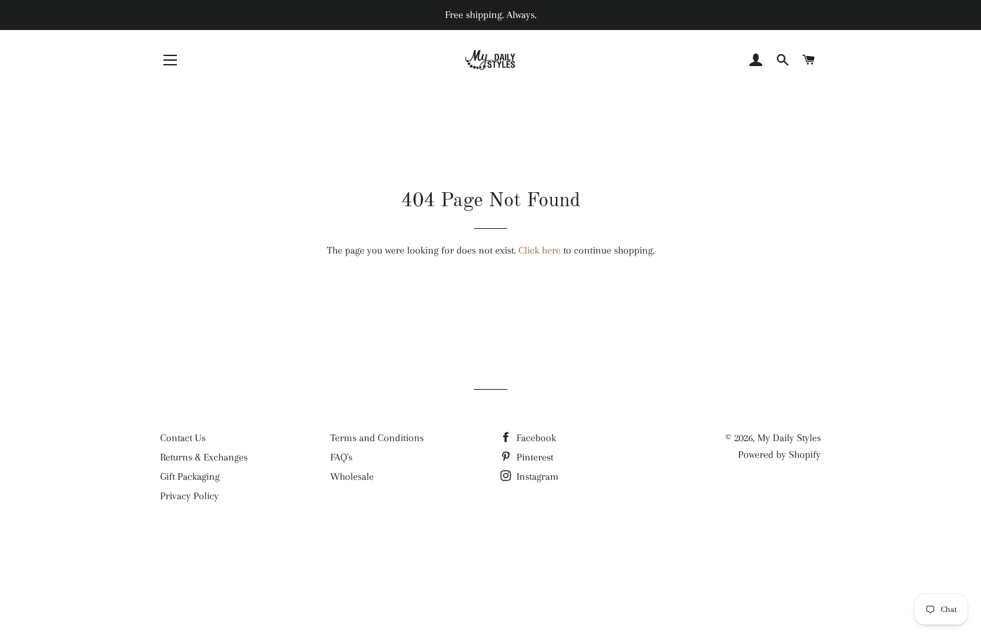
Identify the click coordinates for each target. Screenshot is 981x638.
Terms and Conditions (377, 438)
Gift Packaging (190, 476)
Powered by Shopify (779, 454)
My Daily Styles (789, 438)
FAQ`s (341, 457)
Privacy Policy (189, 496)
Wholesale (352, 476)
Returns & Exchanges (204, 457)
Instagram (536, 476)
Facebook (535, 438)
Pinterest (533, 457)
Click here (540, 250)
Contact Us (183, 438)
